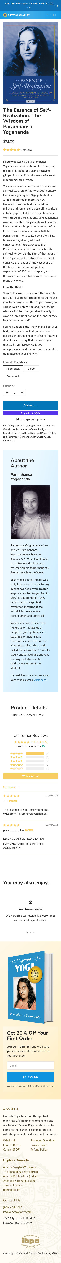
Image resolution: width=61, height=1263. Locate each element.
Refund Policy (38, 1149)
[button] (11, 149)
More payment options (30, 419)
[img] (11, 796)
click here (40, 679)
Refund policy (11, 1189)
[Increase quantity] (22, 392)
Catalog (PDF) (11, 1149)
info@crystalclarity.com (17, 1211)
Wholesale (9, 1140)
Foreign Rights (12, 1145)
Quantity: (9, 385)
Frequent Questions (42, 1140)
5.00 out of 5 (39, 742)
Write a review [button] (30, 775)
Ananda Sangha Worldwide (20, 1167)
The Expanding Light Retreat (20, 1171)
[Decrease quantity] (7, 392)
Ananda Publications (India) (20, 1176)
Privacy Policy (39, 1145)
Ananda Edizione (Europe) (19, 1180)
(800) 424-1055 (12, 1207)
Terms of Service (13, 1185)
